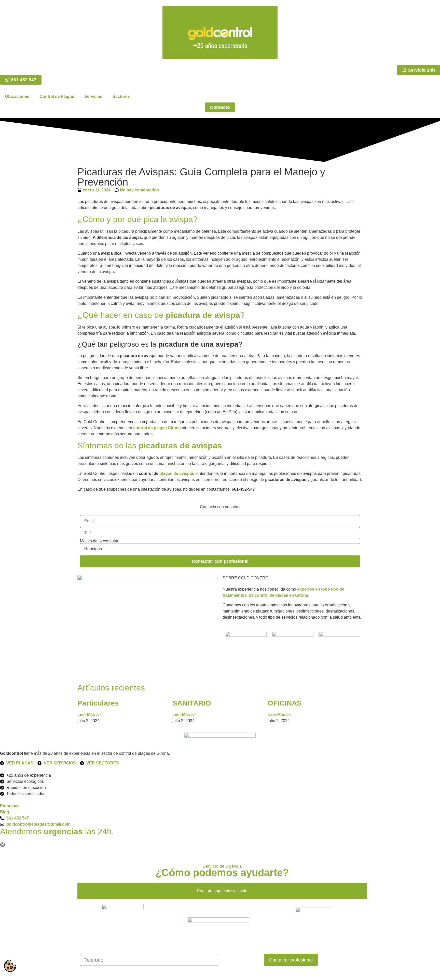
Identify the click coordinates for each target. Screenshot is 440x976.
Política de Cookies (128, 844)
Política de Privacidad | (87, 844)
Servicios (93, 96)
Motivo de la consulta (99, 541)
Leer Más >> (89, 714)
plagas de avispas (176, 473)
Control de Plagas (56, 96)
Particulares (98, 703)
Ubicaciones (17, 96)
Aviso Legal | (52, 844)
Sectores (121, 96)
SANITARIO (191, 703)
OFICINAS (285, 703)
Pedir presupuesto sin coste (222, 891)
